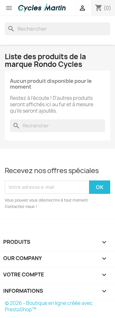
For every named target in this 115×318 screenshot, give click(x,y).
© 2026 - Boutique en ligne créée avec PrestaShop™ (49, 306)
